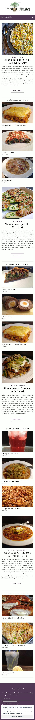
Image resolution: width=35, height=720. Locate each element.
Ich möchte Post (10, 703)
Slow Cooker (20, 385)
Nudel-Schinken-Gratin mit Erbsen (14, 645)
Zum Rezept (17, 91)
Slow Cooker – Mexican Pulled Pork (18, 390)
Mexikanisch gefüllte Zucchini (17, 226)
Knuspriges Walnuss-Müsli (11, 509)
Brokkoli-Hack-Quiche (9, 289)
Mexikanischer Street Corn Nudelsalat (17, 61)
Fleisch (12, 385)
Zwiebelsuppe (7, 180)
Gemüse (15, 221)
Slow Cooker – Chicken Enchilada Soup (17, 554)
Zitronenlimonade (8, 673)
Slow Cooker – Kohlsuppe (10, 481)
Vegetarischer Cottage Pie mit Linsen (15, 125)
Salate (20, 57)
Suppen (25, 550)
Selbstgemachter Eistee (10, 454)
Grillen (15, 57)
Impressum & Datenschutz (16, 713)
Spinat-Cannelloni (8, 153)
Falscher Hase (7, 317)
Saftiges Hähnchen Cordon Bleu (13, 618)
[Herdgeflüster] (17, 7)
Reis (20, 221)
